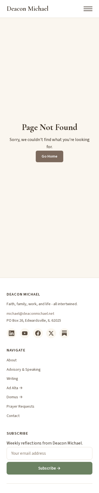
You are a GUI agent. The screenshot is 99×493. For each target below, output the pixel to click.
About (11, 360)
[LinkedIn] (11, 333)
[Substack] (64, 333)
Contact (13, 416)
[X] (51, 333)
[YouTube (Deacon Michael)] (25, 333)
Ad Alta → (15, 388)
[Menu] (88, 8)
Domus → (15, 397)
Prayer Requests (20, 406)
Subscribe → (49, 468)
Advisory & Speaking (24, 369)
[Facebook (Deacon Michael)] (38, 333)
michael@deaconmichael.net (30, 313)
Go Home (49, 156)
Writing (12, 378)
